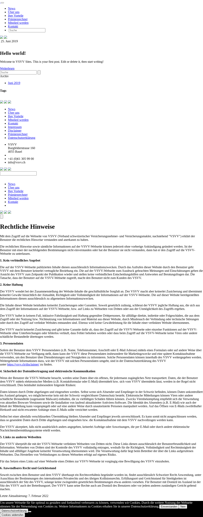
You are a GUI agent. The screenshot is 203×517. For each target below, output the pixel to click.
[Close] (1, 216)
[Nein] (29, 511)
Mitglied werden (18, 22)
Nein (183, 506)
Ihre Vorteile (15, 15)
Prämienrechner (18, 19)
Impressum (15, 127)
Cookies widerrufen (12, 514)
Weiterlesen (7, 68)
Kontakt (13, 26)
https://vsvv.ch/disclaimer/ (23, 364)
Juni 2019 (14, 83)
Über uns (13, 12)
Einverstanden (169, 506)
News (11, 8)
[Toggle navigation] (2, 2)
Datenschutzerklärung (21, 137)
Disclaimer (14, 130)
